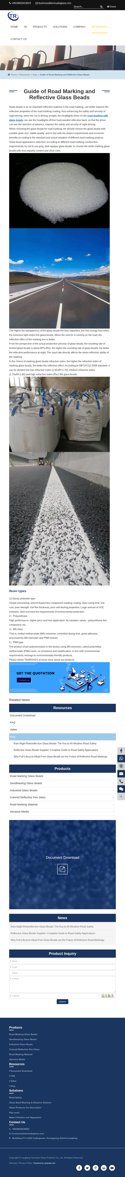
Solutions (60, 27)
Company (79, 27)
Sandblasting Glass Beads (26, 783)
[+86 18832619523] (121, 758)
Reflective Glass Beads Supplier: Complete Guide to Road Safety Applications (56, 750)
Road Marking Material (24, 804)
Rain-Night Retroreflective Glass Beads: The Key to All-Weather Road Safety (55, 743)
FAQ (12, 722)
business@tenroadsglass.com (54, 3)
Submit (62, 1001)
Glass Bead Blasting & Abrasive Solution (30, 1102)
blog (35, 74)
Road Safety (15, 1097)
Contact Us (19, 39)
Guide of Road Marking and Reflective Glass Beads (64, 74)
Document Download (22, 715)
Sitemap (13, 1163)
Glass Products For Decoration (25, 1107)
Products (40, 27)
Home (14, 27)
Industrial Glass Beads (23, 790)
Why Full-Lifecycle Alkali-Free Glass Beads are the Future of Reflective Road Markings (60, 756)
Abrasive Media (19, 811)
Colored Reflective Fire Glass (28, 797)
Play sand (14, 1112)
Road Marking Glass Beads (26, 776)
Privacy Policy (25, 1163)
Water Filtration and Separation (25, 1117)
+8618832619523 (20, 1129)
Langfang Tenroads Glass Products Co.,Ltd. (42, 1157)
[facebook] (121, 751)
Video (13, 729)
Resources (100, 27)
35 (25, 27)
